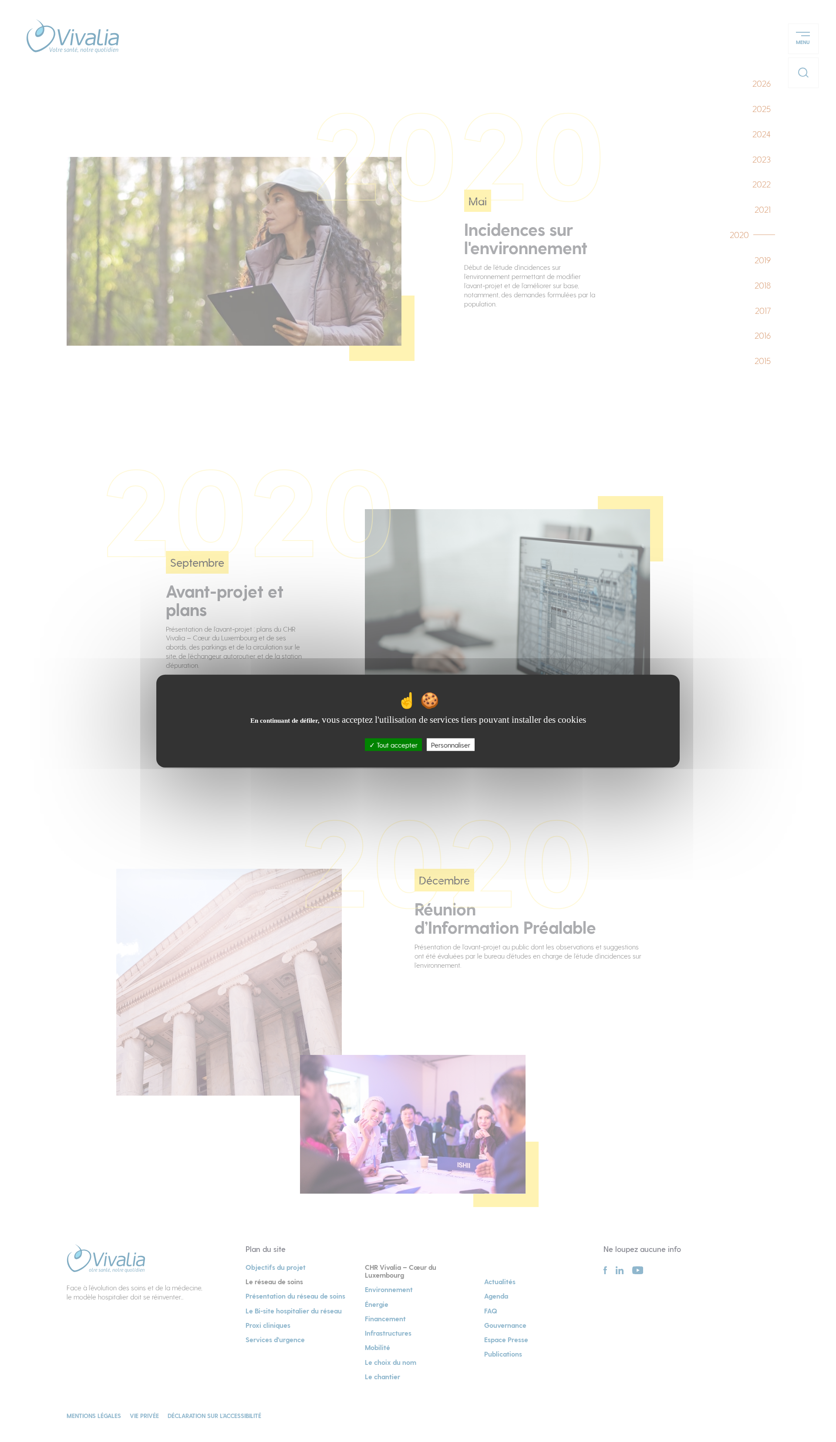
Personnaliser (450, 744)
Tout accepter (396, 744)
